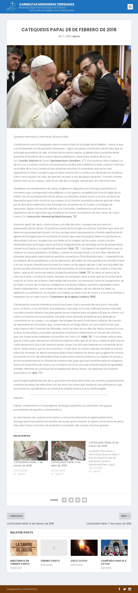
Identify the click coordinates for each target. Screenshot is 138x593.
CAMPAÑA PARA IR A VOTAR (114, 562)
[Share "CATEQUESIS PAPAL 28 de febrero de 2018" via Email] (84, 500)
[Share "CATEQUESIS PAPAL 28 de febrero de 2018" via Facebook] (64, 500)
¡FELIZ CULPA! (79, 560)
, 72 (51, 216)
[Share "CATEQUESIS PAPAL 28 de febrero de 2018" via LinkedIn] (77, 500)
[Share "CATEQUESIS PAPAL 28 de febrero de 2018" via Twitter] (71, 500)
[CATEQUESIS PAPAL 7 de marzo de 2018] (31, 450)
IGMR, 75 (86, 336)
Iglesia (76, 36)
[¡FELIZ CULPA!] (84, 548)
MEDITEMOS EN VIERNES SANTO (20, 562)
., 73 (73, 248)
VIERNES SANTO (50, 560)
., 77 (36, 373)
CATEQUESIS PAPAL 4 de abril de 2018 (66, 463)
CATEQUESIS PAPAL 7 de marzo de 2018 (28, 463)
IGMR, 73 (85, 272)
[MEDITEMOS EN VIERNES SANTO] (23, 548)
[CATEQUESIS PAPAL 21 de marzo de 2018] (108, 457)
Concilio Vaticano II (30, 160)
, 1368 (73, 296)
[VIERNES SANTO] (54, 548)
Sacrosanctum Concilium (65, 160)
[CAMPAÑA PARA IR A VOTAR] (114, 548)
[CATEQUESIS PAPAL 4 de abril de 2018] (68, 450)
